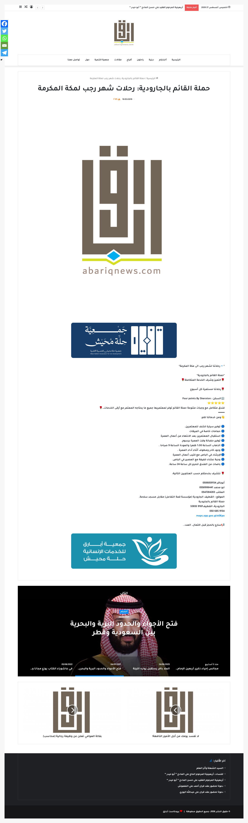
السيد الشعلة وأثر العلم (209, 768)
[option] (124, 631)
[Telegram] (4, 52)
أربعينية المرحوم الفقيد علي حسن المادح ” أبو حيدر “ (156, 8)
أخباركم (163, 60)
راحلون (140, 60)
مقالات (118, 60)
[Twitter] (4, 31)
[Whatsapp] (4, 38)
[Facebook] (4, 23)
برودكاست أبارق (171, 812)
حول (87, 60)
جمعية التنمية (102, 60)
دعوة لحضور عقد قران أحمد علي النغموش (200, 786)
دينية (151, 60)
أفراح (129, 60)
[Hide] (1, 59)
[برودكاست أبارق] (124, 32)
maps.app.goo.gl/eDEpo (210, 516)
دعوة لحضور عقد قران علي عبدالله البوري (201, 792)
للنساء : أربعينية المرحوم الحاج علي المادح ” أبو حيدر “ (194, 774)
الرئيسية (176, 60)
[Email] (4, 45)
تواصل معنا (74, 60)
